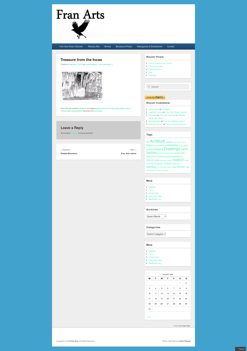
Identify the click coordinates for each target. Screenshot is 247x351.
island (149, 160)
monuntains (150, 164)
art (148, 141)
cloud (180, 145)
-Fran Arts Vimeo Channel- (71, 46)
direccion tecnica (156, 124)
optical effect (176, 164)
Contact (170, 46)
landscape (163, 160)
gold (168, 156)
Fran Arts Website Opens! (174, 121)
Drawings (166, 109)
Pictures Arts (93, 46)
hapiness (175, 156)
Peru (109, 108)
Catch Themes (185, 341)
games (172, 153)
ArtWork (157, 141)
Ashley (169, 141)
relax (174, 166)
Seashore (152, 75)
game (98, 108)
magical (178, 159)
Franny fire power (156, 66)
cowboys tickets (155, 112)
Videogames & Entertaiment (149, 46)
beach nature (181, 142)
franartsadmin (91, 64)
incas (103, 108)
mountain (159, 163)
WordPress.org (155, 199)
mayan (186, 160)
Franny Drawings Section (176, 124)
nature (167, 163)
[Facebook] (169, 333)
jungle (156, 159)
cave (161, 145)
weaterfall (165, 170)
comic (149, 149)
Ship (150, 72)
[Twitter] (175, 333)
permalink (98, 111)
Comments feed (155, 196)
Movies (107, 46)
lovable (169, 160)
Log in (151, 190)
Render (181, 166)
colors (185, 145)
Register (152, 187)
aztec (174, 142)
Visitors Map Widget (184, 326)
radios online (154, 109)
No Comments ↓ (106, 64)
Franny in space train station (160, 63)
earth (184, 149)
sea (187, 166)
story (128, 108)
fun (163, 153)
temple (152, 170)
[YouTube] (182, 333)
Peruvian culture (118, 108)
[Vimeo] (188, 333)
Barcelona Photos (124, 46)
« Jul (148, 317)
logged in (74, 133)
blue (149, 145)
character (172, 145)
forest (160, 153)
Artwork (83, 108)
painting (151, 167)
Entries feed (154, 193)
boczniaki (152, 115)
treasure (64, 111)
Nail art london (154, 121)
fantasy (151, 152)
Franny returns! (155, 69)
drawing (158, 149)
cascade (155, 145)
